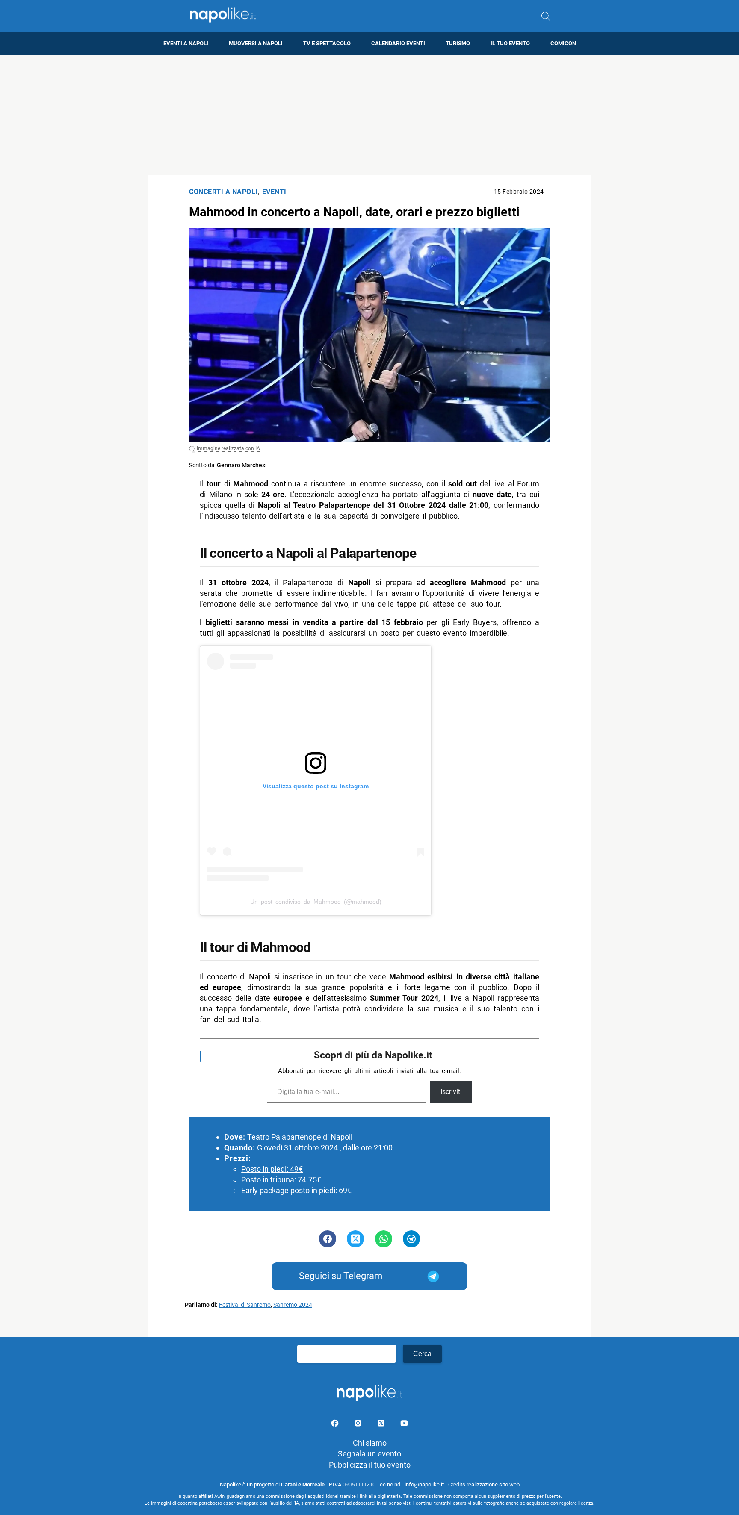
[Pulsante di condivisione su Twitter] (355, 1238)
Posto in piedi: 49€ (272, 1168)
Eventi (274, 192)
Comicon (563, 43)
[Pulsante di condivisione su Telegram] (411, 1238)
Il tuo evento (510, 43)
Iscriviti (451, 1092)
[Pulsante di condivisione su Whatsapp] (383, 1238)
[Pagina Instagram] (358, 1424)
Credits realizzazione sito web (484, 1484)
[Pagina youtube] (404, 1424)
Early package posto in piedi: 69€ (296, 1190)
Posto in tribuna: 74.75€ (281, 1179)
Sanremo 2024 (292, 1305)
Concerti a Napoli (223, 192)
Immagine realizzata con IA (228, 448)
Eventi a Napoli (185, 43)
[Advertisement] (369, 115)
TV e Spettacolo (327, 43)
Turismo (458, 43)
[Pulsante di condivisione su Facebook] (327, 1238)
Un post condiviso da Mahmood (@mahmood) (315, 901)
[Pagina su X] (381, 1424)
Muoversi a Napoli (256, 43)
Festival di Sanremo (245, 1305)
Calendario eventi (398, 43)
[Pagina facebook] (335, 1424)
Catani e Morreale (303, 1484)
